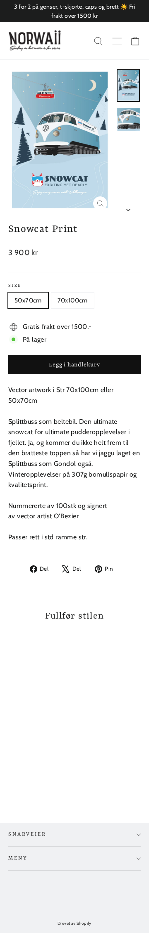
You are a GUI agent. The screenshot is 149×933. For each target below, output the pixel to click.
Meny (17, 858)
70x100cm (73, 300)
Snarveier (27, 834)
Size (15, 285)
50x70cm (28, 300)
